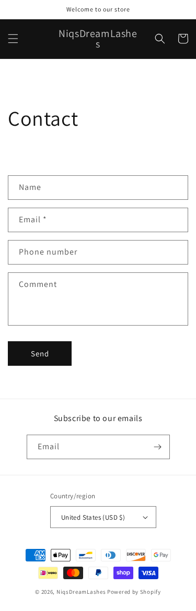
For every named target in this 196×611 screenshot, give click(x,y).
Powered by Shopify (134, 591)
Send (40, 353)
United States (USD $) (93, 517)
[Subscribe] (157, 447)
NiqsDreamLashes (81, 591)
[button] (13, 38)
